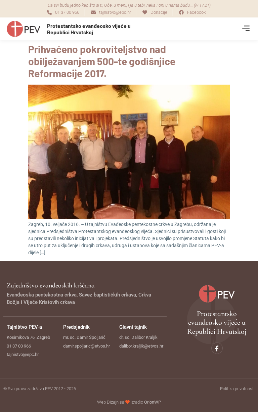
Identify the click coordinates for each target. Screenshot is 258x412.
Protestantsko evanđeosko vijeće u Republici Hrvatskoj (89, 28)
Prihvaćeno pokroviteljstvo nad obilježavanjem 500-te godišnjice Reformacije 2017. (101, 61)
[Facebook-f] (217, 348)
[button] (245, 29)
